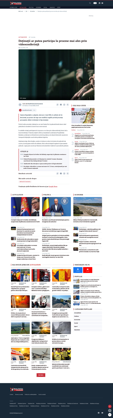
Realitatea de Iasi (62, 403)
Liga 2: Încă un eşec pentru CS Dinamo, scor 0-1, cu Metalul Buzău (83, 161)
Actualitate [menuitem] (23, 7)
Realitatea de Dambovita (72, 403)
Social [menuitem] (45, 7)
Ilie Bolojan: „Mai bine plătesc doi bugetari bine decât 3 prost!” (90, 230)
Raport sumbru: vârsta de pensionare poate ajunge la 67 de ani (90, 243)
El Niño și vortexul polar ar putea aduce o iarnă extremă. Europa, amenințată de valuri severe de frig (61, 343)
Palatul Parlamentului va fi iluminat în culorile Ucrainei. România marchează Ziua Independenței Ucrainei (43, 160)
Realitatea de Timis (45, 406)
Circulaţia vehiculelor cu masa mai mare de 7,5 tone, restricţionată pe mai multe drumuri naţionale (45, 167)
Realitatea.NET (13, 403)
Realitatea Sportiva (22, 403)
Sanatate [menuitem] (52, 7)
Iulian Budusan (67, 361)
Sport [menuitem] (58, 7)
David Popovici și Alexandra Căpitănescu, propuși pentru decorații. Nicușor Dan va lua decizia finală (20, 289)
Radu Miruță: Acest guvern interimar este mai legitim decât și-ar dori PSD (55, 256)
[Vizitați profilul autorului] (20, 104)
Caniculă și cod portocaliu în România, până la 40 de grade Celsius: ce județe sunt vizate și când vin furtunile (60, 290)
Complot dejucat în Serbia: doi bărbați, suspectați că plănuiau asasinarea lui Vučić (45, 155)
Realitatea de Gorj (13, 406)
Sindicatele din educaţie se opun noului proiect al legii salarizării (43, 163)
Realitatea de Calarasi (24, 406)
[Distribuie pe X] (67, 104)
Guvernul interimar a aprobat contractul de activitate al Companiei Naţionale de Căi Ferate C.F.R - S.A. (39, 315)
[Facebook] (99, 3)
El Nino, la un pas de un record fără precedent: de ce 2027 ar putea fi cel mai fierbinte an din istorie (20, 316)
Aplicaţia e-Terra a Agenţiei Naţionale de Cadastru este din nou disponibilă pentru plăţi (20, 340)
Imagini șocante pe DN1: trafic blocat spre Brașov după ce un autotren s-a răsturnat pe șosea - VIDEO (61, 316)
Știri (26, 11)
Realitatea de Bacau (35, 406)
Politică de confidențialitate (31, 394)
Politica (73, 130)
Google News (53, 186)
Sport (76, 157)
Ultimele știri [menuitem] (13, 7)
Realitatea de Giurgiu (94, 403)
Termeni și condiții (19, 394)
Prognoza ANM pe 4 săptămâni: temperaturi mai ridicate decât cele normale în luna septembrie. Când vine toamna (41, 343)
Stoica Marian (46, 309)
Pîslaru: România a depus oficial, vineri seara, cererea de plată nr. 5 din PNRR (84, 153)
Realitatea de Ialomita (41, 403)
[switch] (95, 3)
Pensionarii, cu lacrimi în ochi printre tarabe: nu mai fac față (89, 251)
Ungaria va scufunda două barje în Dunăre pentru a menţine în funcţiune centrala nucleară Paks (85, 136)
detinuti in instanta (25, 181)
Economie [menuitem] (38, 7)
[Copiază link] (57, 104)
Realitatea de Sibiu (55, 406)
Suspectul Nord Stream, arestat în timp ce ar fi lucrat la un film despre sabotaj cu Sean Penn (28, 257)
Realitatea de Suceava (35, 104)
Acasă (21, 11)
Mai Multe (40, 375)
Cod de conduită (42, 394)
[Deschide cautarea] (90, 3)
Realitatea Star (31, 403)
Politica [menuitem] (31, 7)
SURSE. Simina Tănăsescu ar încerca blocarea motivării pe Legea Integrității (55, 230)
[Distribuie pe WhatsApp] (64, 104)
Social (76, 141)
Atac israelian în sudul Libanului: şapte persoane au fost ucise (82, 126)
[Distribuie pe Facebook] (60, 104)
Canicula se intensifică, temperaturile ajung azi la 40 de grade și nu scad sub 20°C (19, 368)
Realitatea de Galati (84, 403)
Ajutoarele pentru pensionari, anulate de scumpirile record (89, 236)
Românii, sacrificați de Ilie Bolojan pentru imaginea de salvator (55, 221)
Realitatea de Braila (65, 406)
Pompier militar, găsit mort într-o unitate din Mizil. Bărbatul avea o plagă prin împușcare (40, 289)
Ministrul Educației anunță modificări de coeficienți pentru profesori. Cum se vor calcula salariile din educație (61, 368)
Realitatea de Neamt (52, 403)
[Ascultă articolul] (109, 406)
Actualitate (32, 11)
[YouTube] (102, 3)
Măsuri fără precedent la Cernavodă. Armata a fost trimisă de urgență (85, 221)
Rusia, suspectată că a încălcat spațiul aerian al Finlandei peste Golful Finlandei (40, 368)
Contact (11, 394)
